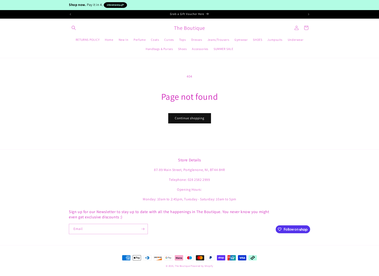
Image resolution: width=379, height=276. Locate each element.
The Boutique (182, 265)
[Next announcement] (308, 14)
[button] (74, 28)
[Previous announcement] (70, 14)
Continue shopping (189, 118)
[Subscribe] (143, 229)
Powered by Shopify (202, 265)
